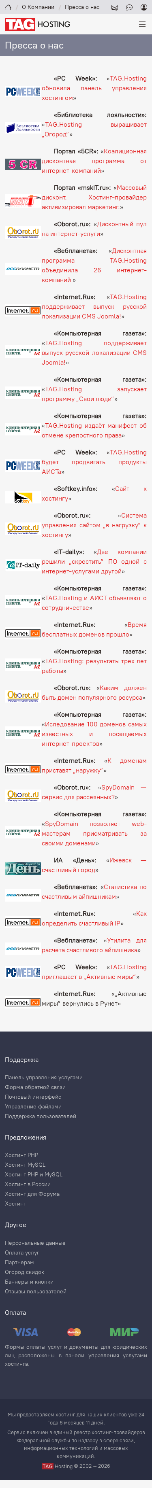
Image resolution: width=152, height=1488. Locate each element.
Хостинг (15, 1204)
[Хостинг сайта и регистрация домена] (37, 24)
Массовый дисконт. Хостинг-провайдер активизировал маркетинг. (94, 197)
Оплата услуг (22, 1253)
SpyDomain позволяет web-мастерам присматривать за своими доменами (94, 833)
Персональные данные (35, 1243)
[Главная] (8, 7)
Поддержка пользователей (40, 1116)
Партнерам (19, 1262)
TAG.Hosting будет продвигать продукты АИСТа (94, 461)
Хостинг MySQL (25, 1165)
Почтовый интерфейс (33, 1097)
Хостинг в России (28, 1184)
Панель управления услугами (44, 1077)
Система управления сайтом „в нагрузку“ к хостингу (94, 525)
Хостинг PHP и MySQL (33, 1175)
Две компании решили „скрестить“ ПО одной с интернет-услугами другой (94, 561)
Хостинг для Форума (32, 1194)
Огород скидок (24, 1272)
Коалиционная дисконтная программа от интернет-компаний (94, 160)
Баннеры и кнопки (29, 1282)
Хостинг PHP (21, 1155)
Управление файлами (33, 1107)
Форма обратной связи (35, 1087)
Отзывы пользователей (35, 1292)
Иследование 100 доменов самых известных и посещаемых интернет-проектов (94, 733)
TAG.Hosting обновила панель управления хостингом (94, 88)
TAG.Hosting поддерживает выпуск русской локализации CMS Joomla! (94, 306)
